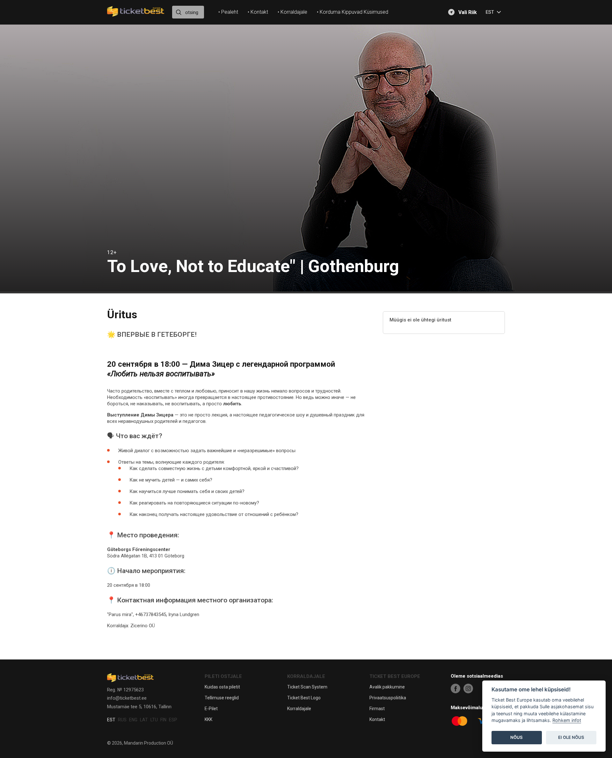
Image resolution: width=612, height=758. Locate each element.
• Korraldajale (292, 12)
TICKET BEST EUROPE (394, 676)
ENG (133, 719)
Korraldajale (299, 708)
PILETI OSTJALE (223, 676)
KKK (208, 719)
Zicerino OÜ (142, 626)
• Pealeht (228, 12)
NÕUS (516, 737)
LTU (154, 719)
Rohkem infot (566, 720)
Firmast (377, 708)
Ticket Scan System (307, 686)
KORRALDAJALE (306, 676)
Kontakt (377, 719)
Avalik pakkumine (387, 686)
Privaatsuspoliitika (387, 697)
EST (111, 719)
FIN (163, 719)
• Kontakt (258, 12)
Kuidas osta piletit (222, 686)
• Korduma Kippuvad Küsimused (352, 12)
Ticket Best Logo (304, 697)
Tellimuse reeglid (222, 697)
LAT (144, 719)
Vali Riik (467, 12)
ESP (173, 719)
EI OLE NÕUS (571, 737)
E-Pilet (211, 708)
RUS (122, 719)
